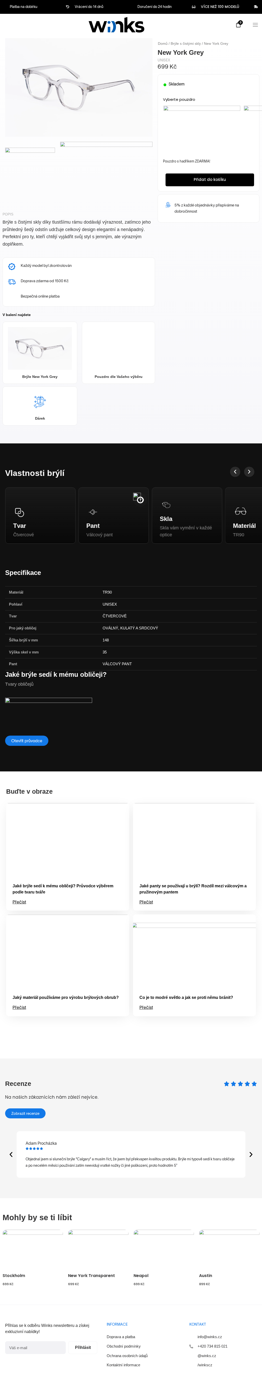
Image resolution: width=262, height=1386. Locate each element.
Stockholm (14, 1276)
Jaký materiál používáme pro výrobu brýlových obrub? (66, 997)
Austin (205, 1276)
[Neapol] (164, 1250)
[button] (235, 472)
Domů (163, 43)
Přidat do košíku (210, 179)
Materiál (172, 525)
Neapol (141, 1276)
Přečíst (19, 902)
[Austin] (229, 1250)
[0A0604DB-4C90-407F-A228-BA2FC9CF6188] (30, 173)
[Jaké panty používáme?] (68, 500)
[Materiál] (172, 512)
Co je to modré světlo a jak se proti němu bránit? (186, 997)
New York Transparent (91, 1276)
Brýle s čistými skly (186, 43)
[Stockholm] (33, 1250)
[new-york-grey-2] (78, 87)
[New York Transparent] (98, 1250)
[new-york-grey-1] (106, 172)
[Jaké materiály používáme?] (219, 496)
